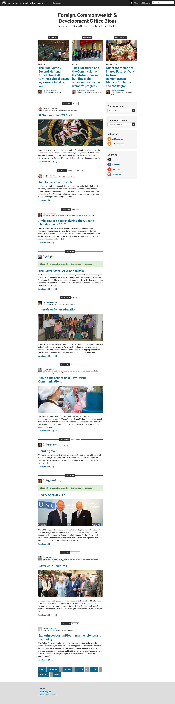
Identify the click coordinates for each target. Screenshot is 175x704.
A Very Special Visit (51, 495)
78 (77, 669)
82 (96, 669)
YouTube (116, 169)
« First (42, 669)
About (136, 3)
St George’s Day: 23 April (55, 115)
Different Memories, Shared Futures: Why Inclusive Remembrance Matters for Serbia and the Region (120, 77)
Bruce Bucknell (51, 302)
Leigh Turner (50, 369)
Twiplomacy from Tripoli (55, 182)
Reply (51, 200)
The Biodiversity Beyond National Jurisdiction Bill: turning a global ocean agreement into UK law (53, 77)
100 (41, 675)
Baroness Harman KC (87, 91)
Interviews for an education (57, 309)
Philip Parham (50, 214)
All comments (118, 144)
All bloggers (117, 139)
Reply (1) (53, 289)
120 (46, 675)
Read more (43, 162)
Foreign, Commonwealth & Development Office (28, 2)
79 (82, 669)
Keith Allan (49, 256)
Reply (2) (53, 162)
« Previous (53, 669)
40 (69, 669)
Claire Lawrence (51, 444)
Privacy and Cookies (49, 695)
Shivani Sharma (51, 628)
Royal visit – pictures (52, 566)
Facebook (116, 165)
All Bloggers (145, 3)
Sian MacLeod (50, 480)
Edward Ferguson (119, 91)
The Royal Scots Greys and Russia (61, 271)
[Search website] (172, 2)
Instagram (116, 174)
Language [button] (57, 3)
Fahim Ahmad (50, 91)
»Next (57, 675)
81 (92, 669)
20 (64, 669)
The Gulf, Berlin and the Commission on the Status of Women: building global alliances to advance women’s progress (87, 77)
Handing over (47, 451)
